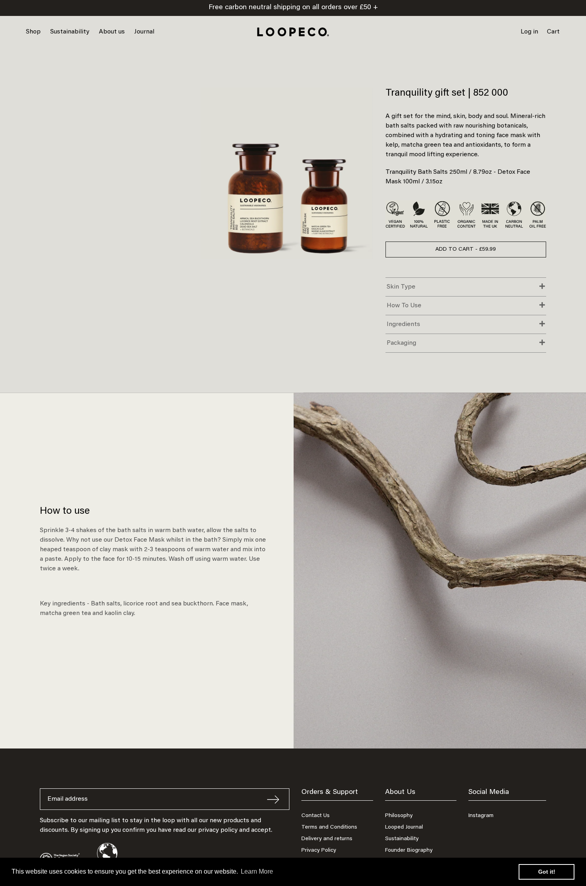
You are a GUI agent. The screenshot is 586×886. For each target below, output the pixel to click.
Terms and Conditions (329, 827)
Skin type (401, 287)
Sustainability (402, 839)
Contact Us (315, 816)
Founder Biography (409, 850)
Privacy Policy (318, 850)
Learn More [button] (257, 871)
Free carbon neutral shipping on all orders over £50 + (293, 7)
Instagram (481, 816)
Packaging (401, 343)
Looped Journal (404, 827)
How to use (404, 306)
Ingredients (403, 324)
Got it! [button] (546, 871)
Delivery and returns (326, 839)
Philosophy (399, 816)
